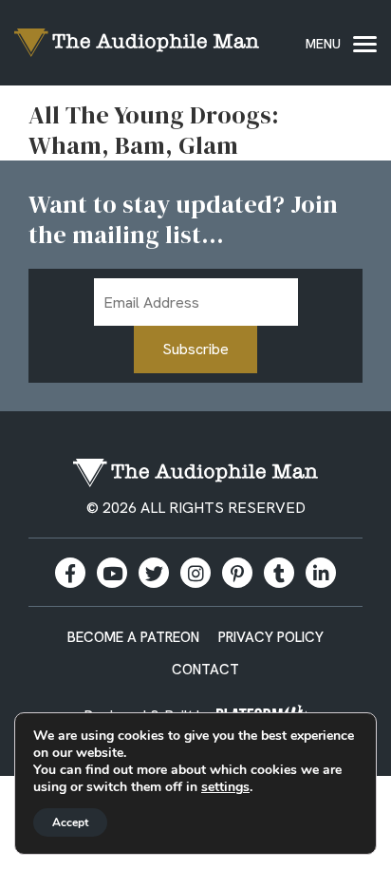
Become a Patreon (133, 637)
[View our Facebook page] (70, 572)
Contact (205, 669)
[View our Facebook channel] (112, 572)
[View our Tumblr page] (279, 572)
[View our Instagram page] (195, 572)
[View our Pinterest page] (237, 572)
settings (225, 787)
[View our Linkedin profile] (321, 572)
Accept (70, 822)
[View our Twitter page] (154, 572)
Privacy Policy (271, 637)
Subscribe (195, 349)
